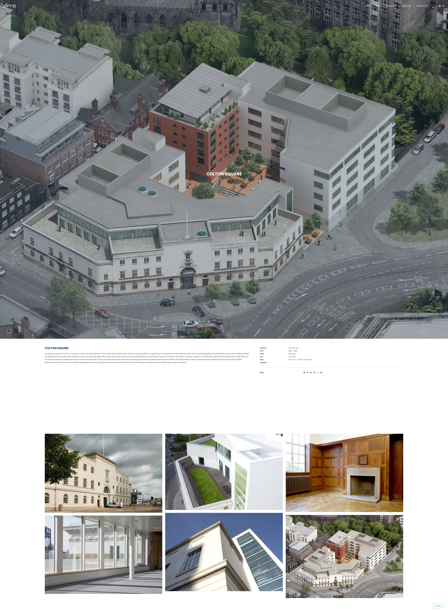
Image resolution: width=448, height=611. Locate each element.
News (378, 6)
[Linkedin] (440, 6)
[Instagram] (443, 6)
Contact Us (422, 6)
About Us (406, 6)
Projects (390, 6)
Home (367, 6)
